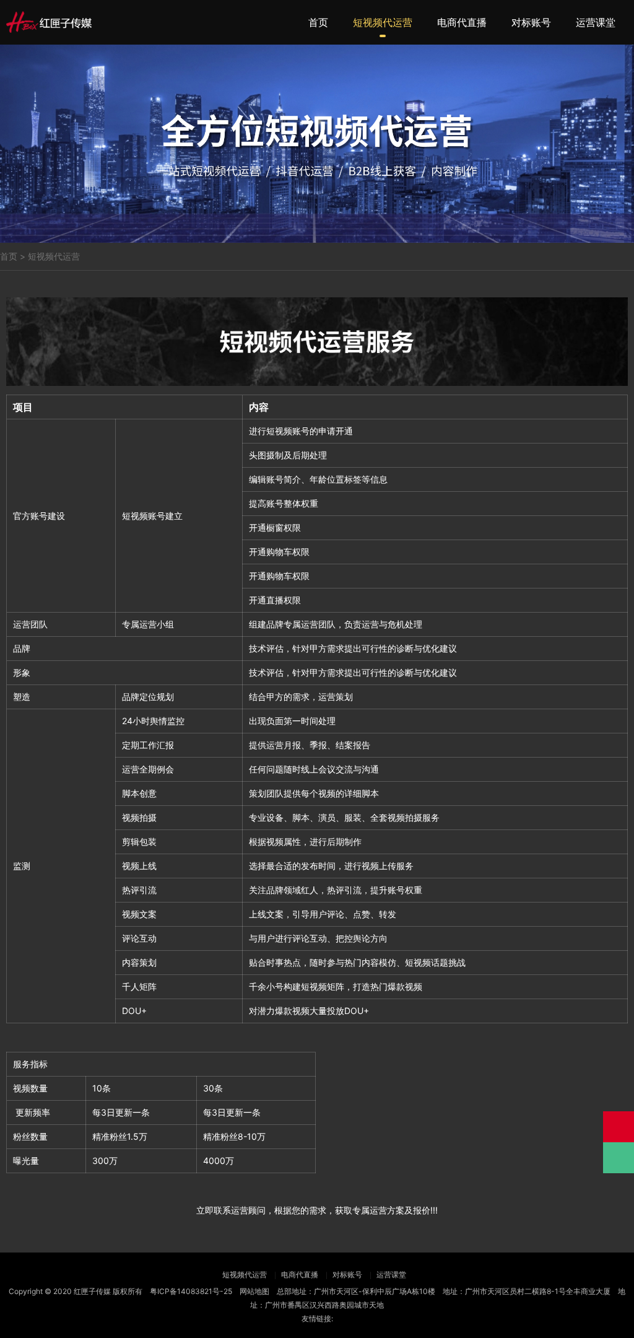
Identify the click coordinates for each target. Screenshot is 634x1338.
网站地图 (254, 1291)
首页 (318, 22)
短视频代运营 (382, 22)
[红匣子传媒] (49, 22)
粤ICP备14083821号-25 (191, 1291)
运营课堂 (595, 22)
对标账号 (531, 22)
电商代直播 (462, 22)
